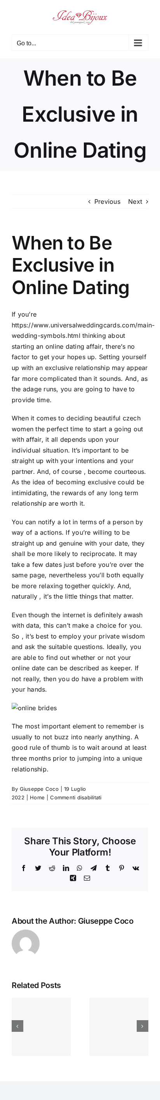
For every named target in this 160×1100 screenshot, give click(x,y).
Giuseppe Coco (39, 789)
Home (37, 797)
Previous (107, 201)
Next (135, 201)
